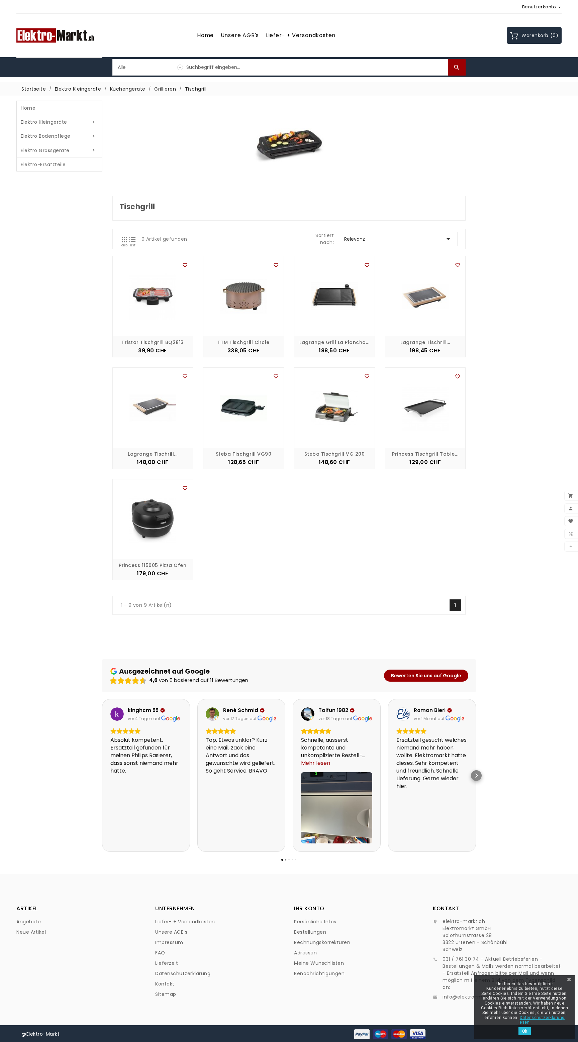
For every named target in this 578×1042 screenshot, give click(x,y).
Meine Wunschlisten (319, 963)
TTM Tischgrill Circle (243, 342)
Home (205, 35)
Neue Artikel (31, 932)
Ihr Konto (309, 908)
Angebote (28, 921)
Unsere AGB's (240, 35)
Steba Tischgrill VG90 (244, 454)
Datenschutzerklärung (182, 973)
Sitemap (165, 994)
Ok (524, 1031)
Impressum (169, 942)
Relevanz (398, 239)
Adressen (305, 952)
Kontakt (165, 983)
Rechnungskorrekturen (322, 942)
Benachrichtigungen (319, 973)
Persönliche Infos (315, 921)
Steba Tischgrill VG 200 (334, 454)
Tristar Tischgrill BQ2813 (152, 342)
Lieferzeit (166, 963)
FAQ (160, 952)
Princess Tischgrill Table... (425, 454)
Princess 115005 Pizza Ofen (152, 565)
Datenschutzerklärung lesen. (541, 1020)
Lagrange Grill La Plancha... (334, 342)
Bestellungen (310, 932)
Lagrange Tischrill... (425, 342)
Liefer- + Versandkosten (300, 35)
